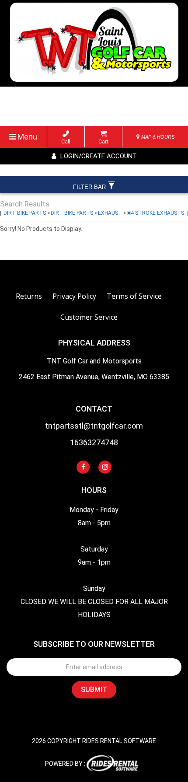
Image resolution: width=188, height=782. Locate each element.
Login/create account (98, 156)
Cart (103, 142)
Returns (29, 296)
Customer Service (89, 317)
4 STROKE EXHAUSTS (158, 213)
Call (65, 142)
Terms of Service (134, 296)
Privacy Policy (74, 296)
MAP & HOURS (157, 137)
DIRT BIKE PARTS (25, 213)
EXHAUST (110, 213)
